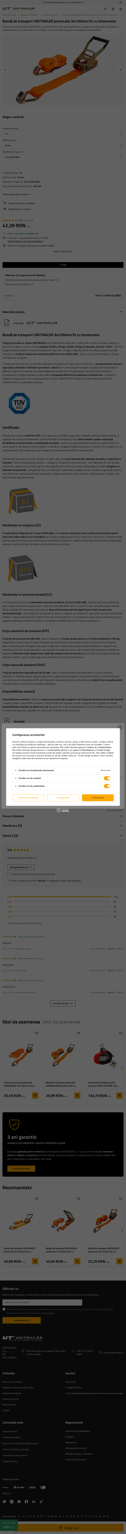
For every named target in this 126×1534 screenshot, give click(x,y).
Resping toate (63, 797)
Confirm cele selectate (28, 797)
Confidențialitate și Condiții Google (94, 750)
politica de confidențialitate (99, 747)
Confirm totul (98, 797)
